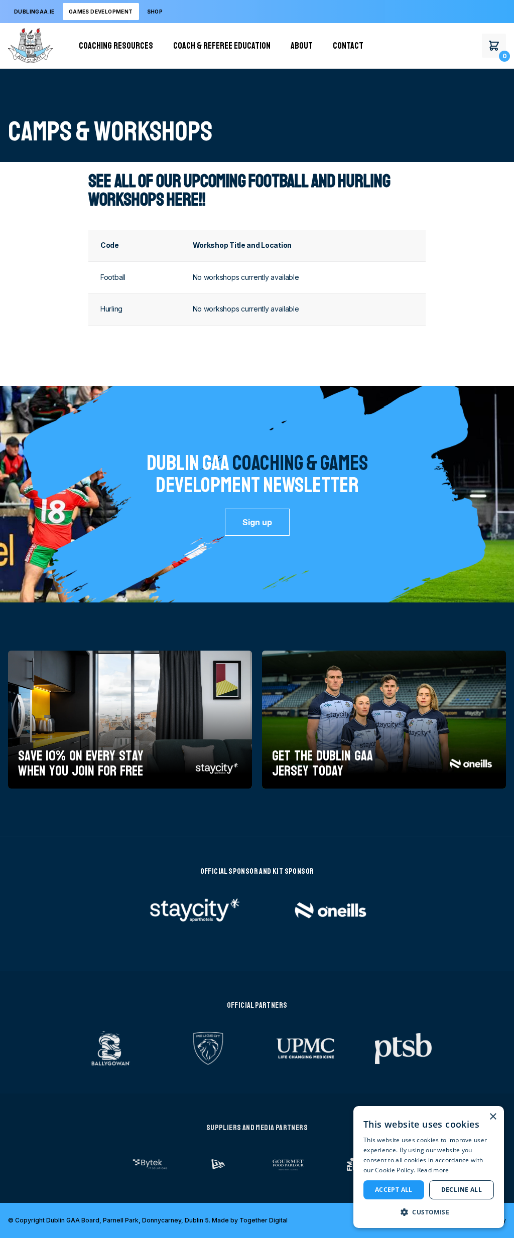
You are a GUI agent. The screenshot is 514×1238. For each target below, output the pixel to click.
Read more (433, 1170)
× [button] (492, 1117)
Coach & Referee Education (222, 45)
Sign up (257, 522)
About (302, 45)
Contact (348, 45)
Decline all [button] (461, 1189)
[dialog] (428, 1167)
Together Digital (263, 1220)
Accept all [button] (394, 1189)
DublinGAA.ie (34, 12)
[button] (428, 1212)
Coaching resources (116, 45)
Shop (155, 12)
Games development (101, 12)
